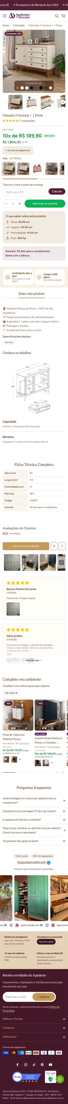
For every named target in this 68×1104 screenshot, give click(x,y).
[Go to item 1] (12, 562)
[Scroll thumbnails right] (61, 562)
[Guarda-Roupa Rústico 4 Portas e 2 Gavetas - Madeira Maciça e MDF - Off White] (46, 763)
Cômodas (18, 25)
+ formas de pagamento (17, 150)
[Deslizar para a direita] (63, 772)
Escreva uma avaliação (26, 546)
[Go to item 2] (30, 562)
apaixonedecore (24, 925)
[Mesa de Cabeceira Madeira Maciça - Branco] (6, 759)
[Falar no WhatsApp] (60, 1079)
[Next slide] (63, 102)
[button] (11, 120)
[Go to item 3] (48, 562)
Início (6, 25)
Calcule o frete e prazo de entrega (23, 184)
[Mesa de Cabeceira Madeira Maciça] (18, 715)
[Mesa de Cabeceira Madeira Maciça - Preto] (14, 759)
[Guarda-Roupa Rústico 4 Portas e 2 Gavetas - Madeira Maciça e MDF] (50, 715)
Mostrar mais (32, 660)
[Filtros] (54, 546)
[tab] (31, 295)
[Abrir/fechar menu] (5, 16)
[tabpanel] (34, 323)
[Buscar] (57, 16)
